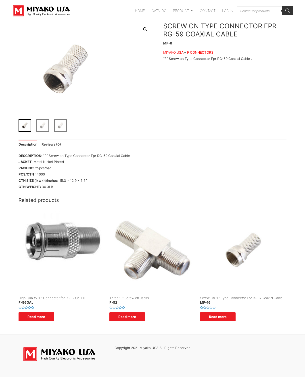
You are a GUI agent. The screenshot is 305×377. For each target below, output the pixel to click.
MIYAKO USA (173, 52)
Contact (207, 10)
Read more (36, 317)
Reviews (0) (51, 144)
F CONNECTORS (200, 52)
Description (28, 144)
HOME (140, 10)
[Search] (287, 10)
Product (181, 10)
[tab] (28, 144)
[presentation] (191, 10)
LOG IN (227, 10)
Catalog (159, 10)
